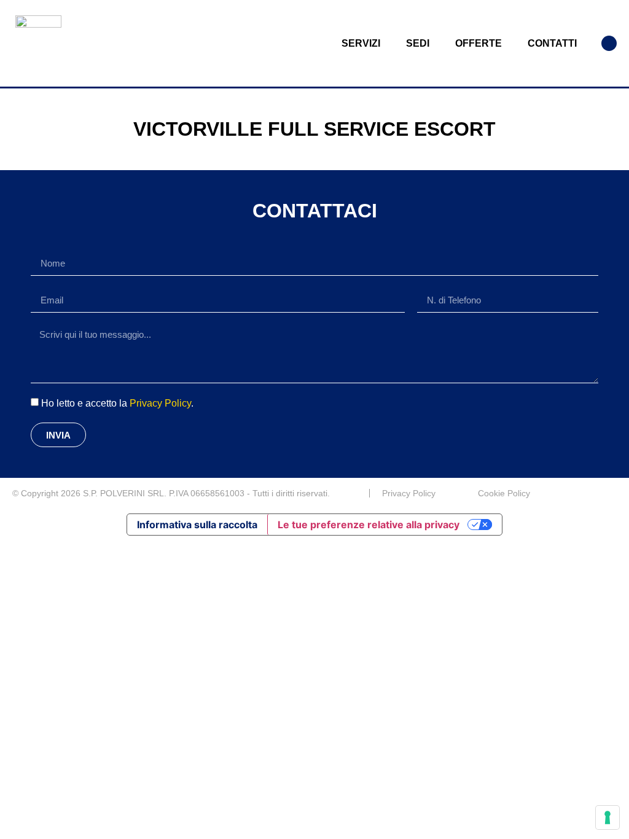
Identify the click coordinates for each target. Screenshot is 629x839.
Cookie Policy (504, 493)
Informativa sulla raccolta (197, 524)
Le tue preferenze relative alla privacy (368, 524)
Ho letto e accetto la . (117, 403)
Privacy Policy (160, 403)
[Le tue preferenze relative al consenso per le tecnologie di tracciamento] (607, 817)
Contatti (552, 43)
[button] (609, 43)
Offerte (478, 43)
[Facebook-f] (612, 493)
